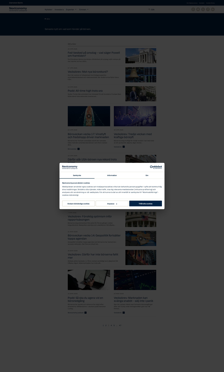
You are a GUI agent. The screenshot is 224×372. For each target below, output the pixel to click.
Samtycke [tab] (77, 175)
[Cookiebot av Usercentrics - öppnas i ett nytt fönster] (152, 167)
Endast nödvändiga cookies (78, 203)
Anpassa (110, 203)
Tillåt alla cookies (145, 203)
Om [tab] (147, 175)
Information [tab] (112, 175)
